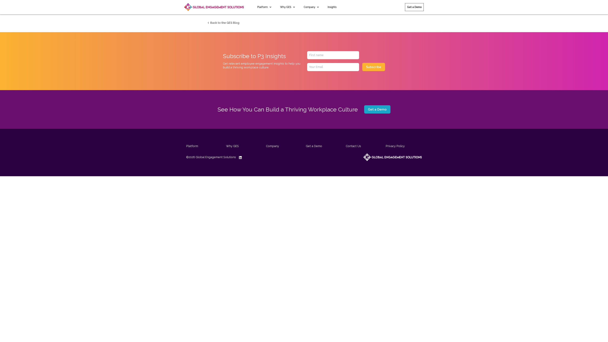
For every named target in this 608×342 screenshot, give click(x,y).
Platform (262, 7)
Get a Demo (414, 7)
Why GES (285, 7)
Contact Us (353, 146)
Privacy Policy (395, 146)
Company (309, 7)
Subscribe (373, 67)
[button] (222, 23)
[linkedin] (240, 157)
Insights (332, 7)
